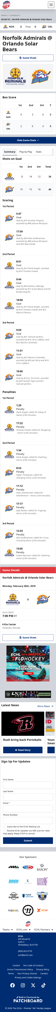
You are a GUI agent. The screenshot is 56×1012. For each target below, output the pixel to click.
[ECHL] (6, 4)
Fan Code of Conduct (33, 965)
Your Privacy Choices (27, 973)
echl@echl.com (25, 955)
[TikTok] (43, 985)
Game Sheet (29, 57)
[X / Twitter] (33, 985)
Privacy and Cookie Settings (28, 977)
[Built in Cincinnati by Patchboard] (28, 999)
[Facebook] (12, 985)
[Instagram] (23, 985)
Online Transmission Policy (20, 969)
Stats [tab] (38, 151)
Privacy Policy (42, 969)
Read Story (24, 750)
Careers (44, 973)
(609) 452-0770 (25, 951)
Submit (28, 840)
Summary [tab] (9, 151)
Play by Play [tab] (25, 151)
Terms (11, 973)
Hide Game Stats (26, 140)
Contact (16, 965)
